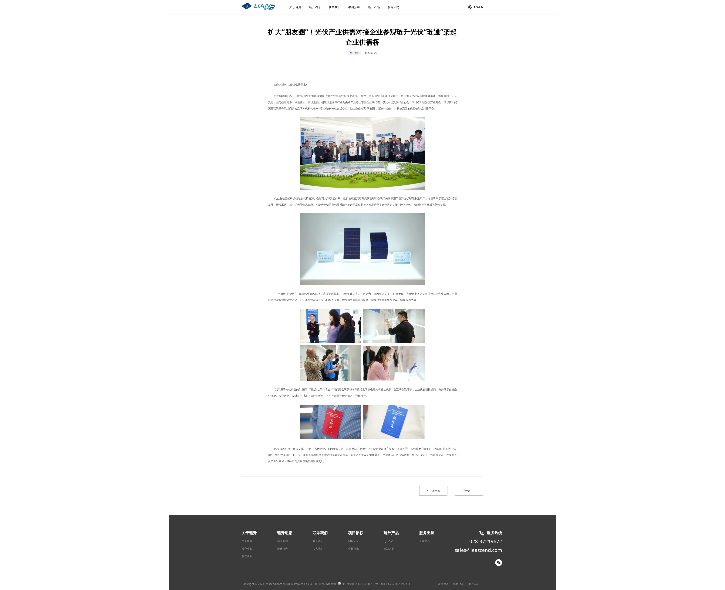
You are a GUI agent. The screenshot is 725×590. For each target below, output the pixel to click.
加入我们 (318, 548)
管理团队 (247, 556)
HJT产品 (388, 541)
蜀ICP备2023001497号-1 (395, 584)
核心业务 (247, 548)
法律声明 (443, 584)
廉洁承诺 (473, 584)
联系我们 (318, 541)
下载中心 (424, 541)
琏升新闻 (282, 541)
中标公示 (353, 548)
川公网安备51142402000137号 (359, 584)
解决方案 (389, 548)
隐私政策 (458, 584)
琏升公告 (282, 548)
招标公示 (353, 541)
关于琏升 (247, 541)
